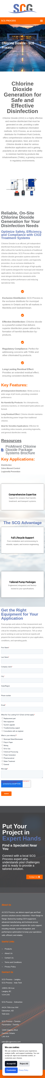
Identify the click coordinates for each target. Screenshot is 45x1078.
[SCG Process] (22, 8)
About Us (8, 953)
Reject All (24, 1064)
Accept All (11, 1064)
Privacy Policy (10, 966)
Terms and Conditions (13, 962)
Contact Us (9, 958)
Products (8, 949)
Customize (11, 1070)
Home (4, 53)
